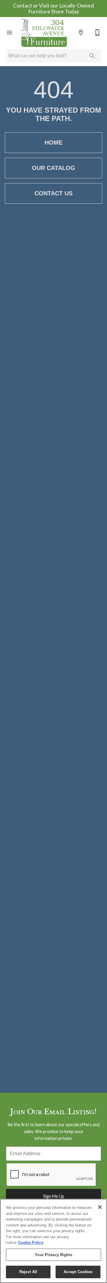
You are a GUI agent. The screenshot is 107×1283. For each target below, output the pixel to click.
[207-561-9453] (97, 32)
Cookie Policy (30, 1242)
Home (53, 142)
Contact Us (53, 193)
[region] (53, 1241)
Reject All (28, 1272)
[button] (9, 32)
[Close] (99, 1207)
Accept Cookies (78, 1272)
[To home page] (44, 32)
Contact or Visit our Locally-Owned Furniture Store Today (53, 8)
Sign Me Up (53, 1196)
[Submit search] (92, 55)
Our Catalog (53, 168)
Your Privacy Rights (53, 1255)
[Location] (81, 32)
